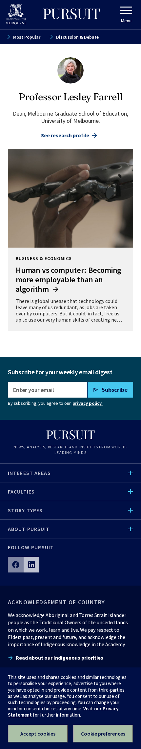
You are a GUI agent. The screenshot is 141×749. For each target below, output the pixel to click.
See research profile (65, 135)
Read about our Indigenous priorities (59, 657)
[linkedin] (31, 564)
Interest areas (29, 473)
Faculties (21, 491)
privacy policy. (87, 403)
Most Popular (26, 37)
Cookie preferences (103, 733)
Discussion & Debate (77, 37)
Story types (25, 510)
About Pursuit (29, 529)
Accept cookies (37, 733)
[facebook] (16, 564)
